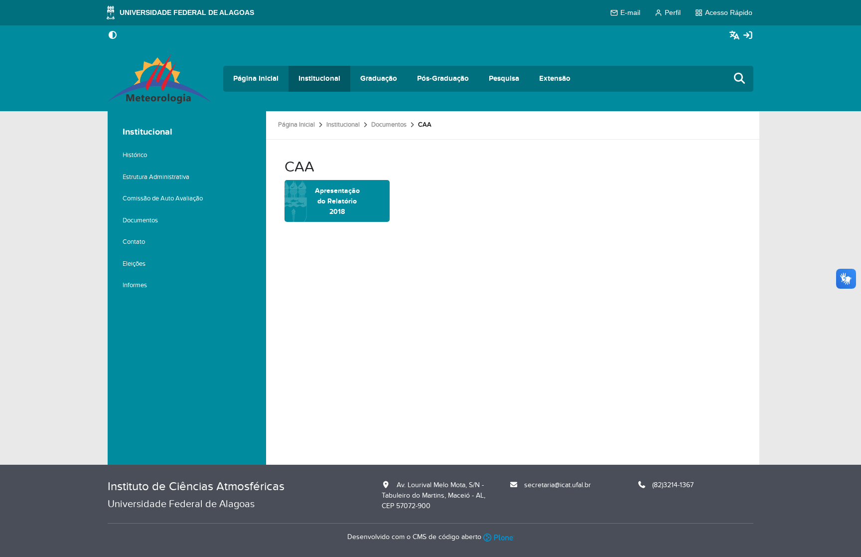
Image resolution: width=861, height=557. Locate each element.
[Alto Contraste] (113, 35)
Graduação (378, 78)
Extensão (555, 78)
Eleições (134, 264)
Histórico (135, 155)
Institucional (319, 78)
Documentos (389, 125)
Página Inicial (256, 78)
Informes (135, 285)
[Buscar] (740, 79)
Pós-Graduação (443, 78)
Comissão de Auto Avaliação (163, 198)
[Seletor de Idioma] (735, 35)
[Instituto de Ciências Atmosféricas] (159, 78)
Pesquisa (504, 78)
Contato (134, 242)
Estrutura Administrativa (156, 177)
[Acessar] (747, 35)
